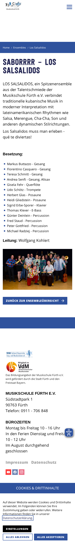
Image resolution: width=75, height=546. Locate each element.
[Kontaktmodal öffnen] (59, 7)
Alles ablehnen (17, 537)
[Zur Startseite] (13, 7)
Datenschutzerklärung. (18, 518)
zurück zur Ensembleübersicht (32, 301)
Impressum (17, 462)
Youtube (8, 472)
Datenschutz (43, 462)
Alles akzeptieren (50, 537)
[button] (69, 7)
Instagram (21, 472)
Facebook (15, 472)
